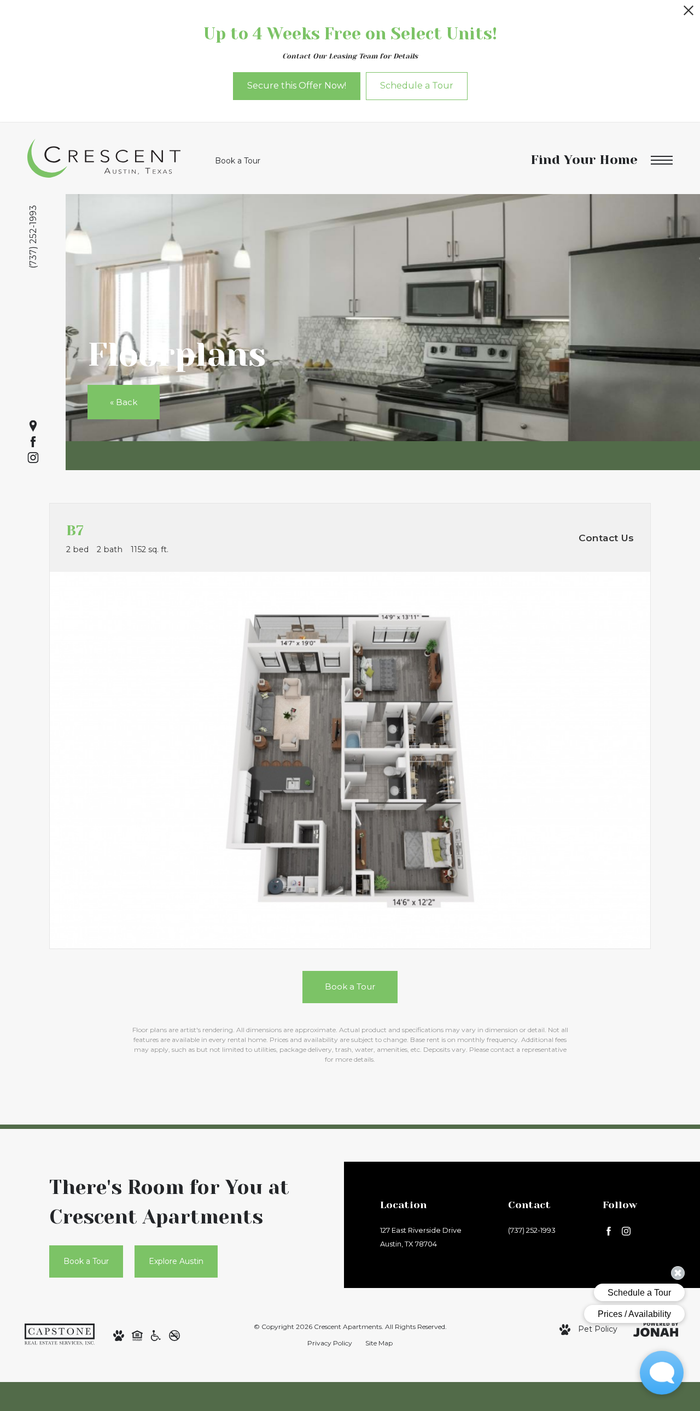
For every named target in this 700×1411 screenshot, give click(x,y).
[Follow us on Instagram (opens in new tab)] (33, 458)
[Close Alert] (688, 13)
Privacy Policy (329, 1343)
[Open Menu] (662, 160)
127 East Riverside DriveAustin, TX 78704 (421, 1237)
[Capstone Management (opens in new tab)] (60, 1334)
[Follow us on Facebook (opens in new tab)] (33, 442)
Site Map (379, 1343)
